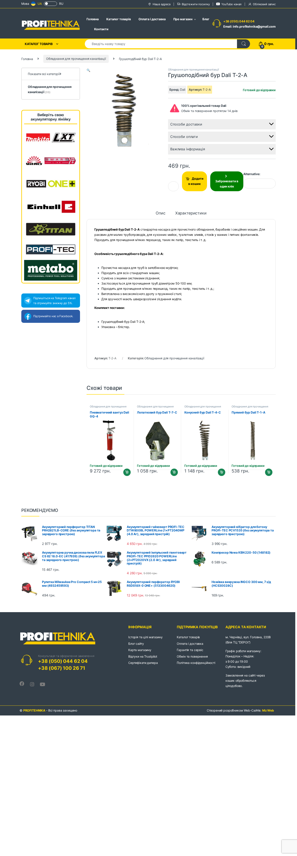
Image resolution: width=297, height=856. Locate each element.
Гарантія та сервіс (190, 650)
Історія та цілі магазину (145, 637)
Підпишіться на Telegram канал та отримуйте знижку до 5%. (54, 300)
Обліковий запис (264, 4)
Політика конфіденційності (196, 663)
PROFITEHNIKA (34, 710)
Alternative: (251, 174)
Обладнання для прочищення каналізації (76, 58)
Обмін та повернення (192, 656)
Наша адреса (161, 4)
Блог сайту (136, 643)
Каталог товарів (118, 19)
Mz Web (268, 710)
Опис (160, 213)
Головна (93, 19)
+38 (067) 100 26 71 (61, 668)
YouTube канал (231, 4)
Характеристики (191, 213)
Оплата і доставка (152, 19)
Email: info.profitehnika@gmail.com (249, 26)
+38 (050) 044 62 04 (238, 21)
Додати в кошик (196, 181)
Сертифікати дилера (143, 663)
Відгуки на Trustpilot (142, 656)
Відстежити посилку (196, 4)
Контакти (101, 29)
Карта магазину (139, 650)
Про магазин (182, 19)
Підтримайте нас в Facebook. (53, 316)
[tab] (160, 215)
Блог (205, 19)
